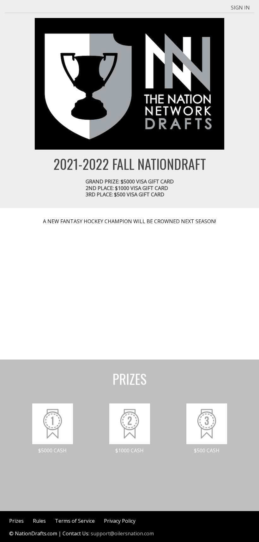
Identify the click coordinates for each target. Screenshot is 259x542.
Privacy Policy (120, 520)
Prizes (16, 520)
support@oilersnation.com (122, 533)
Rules (39, 520)
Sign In (240, 7)
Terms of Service (75, 520)
